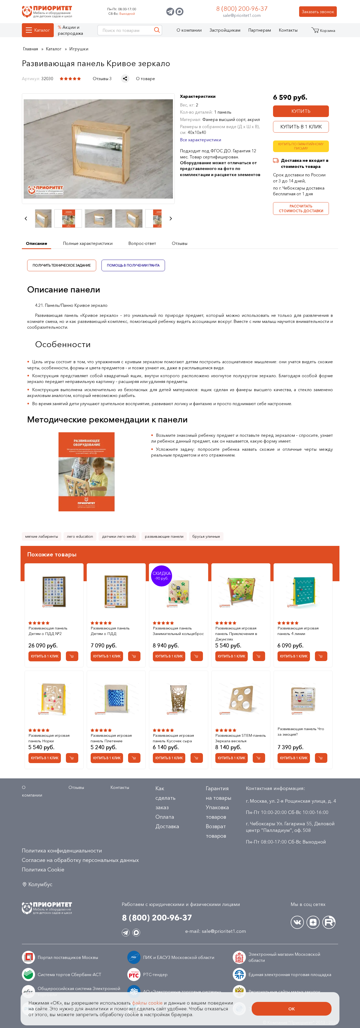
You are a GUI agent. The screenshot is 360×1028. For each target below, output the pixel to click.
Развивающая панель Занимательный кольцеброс (178, 630)
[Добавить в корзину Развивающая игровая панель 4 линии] (321, 656)
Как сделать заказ (165, 798)
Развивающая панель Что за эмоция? (301, 731)
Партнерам (259, 30)
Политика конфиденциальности (62, 850)
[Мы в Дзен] (313, 922)
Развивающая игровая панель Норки (49, 738)
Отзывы (76, 787)
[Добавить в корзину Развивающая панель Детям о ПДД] (134, 656)
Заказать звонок (318, 11)
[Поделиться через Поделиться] (125, 78)
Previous (26, 218)
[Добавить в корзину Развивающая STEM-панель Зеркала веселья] (259, 758)
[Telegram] (170, 12)
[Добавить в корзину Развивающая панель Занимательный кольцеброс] (197, 656)
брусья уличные (206, 536)
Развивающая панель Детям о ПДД (110, 630)
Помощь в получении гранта (133, 265)
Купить (300, 111)
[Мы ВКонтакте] (297, 922)
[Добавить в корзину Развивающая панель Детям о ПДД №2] (72, 656)
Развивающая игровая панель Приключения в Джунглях (236, 633)
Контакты (288, 30)
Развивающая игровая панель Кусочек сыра (173, 738)
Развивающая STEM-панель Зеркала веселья (240, 738)
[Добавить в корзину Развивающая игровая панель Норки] (72, 758)
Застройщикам (225, 30)
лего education (80, 536)
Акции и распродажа (70, 30)
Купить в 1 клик (301, 127)
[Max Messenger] (179, 12)
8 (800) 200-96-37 (242, 8)
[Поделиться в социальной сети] (125, 78)
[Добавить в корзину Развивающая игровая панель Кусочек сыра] (197, 758)
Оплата (164, 817)
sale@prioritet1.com (242, 15)
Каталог (42, 30)
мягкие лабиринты (41, 536)
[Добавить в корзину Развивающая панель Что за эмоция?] (321, 758)
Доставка (167, 826)
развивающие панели (164, 536)
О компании (189, 30)
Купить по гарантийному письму (301, 146)
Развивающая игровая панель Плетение (111, 738)
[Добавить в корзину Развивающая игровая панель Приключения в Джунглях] (259, 656)
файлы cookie (147, 1003)
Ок (291, 1008)
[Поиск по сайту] (157, 30)
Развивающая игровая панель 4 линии (298, 630)
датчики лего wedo (119, 536)
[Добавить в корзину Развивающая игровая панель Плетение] (134, 758)
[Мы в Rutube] (328, 922)
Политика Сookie (43, 869)
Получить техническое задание (62, 265)
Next (171, 218)
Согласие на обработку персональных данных (80, 860)
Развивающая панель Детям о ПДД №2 (47, 630)
